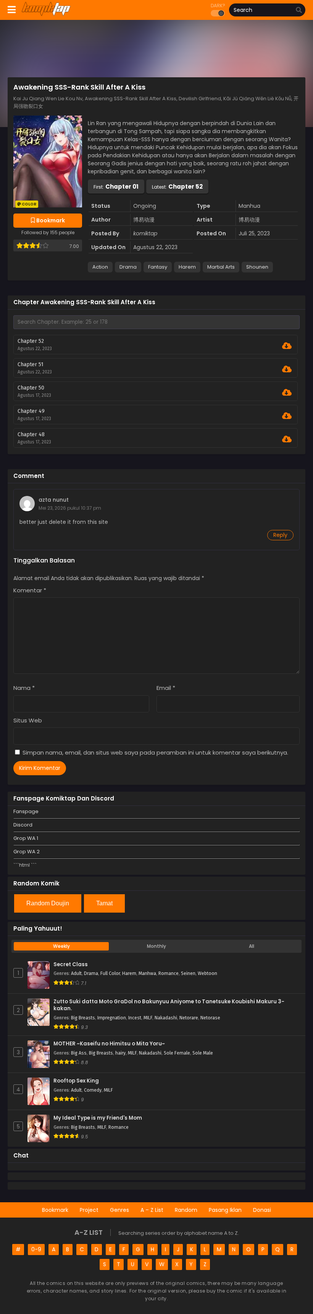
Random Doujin (47, 903)
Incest (134, 1018)
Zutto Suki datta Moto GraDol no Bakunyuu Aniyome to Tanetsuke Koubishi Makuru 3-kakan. (168, 1005)
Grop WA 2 (26, 851)
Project (89, 1210)
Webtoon (207, 973)
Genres (119, 1210)
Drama (128, 267)
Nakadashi (166, 1018)
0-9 (36, 1249)
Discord (22, 824)
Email (165, 688)
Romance (168, 973)
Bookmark (55, 1210)
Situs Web (27, 720)
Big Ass (79, 1053)
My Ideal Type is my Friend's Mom (97, 1118)
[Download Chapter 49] (287, 416)
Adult (76, 973)
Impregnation (111, 1018)
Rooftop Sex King (76, 1081)
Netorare (188, 1018)
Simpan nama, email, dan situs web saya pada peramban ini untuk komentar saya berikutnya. (155, 752)
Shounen (257, 267)
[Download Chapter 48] (287, 439)
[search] (299, 10)
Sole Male (202, 1053)
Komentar (29, 590)
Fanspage (26, 811)
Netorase (210, 1018)
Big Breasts (83, 1018)
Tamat (104, 903)
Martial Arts (221, 267)
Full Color (110, 973)
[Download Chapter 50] (287, 392)
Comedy (93, 1090)
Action (100, 267)
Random (186, 1210)
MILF (148, 1018)
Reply (280, 535)
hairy (120, 1053)
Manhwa (147, 973)
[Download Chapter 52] (287, 346)
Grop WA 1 (25, 838)
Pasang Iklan (225, 1210)
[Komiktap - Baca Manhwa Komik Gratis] (46, 14)
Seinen (188, 973)
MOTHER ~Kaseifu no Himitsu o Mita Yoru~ (109, 1043)
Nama (24, 688)
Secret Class (70, 964)
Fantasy (157, 267)
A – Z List (151, 1210)
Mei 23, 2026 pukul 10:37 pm (70, 508)
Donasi (262, 1210)
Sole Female (177, 1053)
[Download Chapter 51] (287, 369)
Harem (187, 267)
